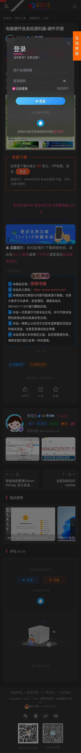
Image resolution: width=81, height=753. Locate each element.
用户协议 (58, 131)
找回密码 (63, 88)
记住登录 (22, 88)
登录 (42, 101)
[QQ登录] (40, 123)
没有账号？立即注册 (26, 57)
